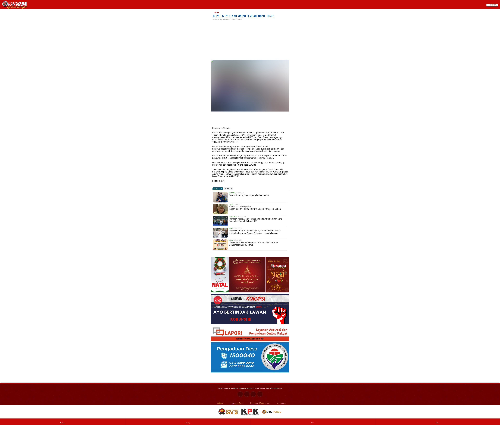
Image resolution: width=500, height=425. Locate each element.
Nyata (216, 12)
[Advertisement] (250, 40)
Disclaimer (281, 403)
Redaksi (219, 403)
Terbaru (218, 188)
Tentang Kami (236, 403)
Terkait (228, 188)
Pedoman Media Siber (259, 403)
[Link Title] (1, 5)
